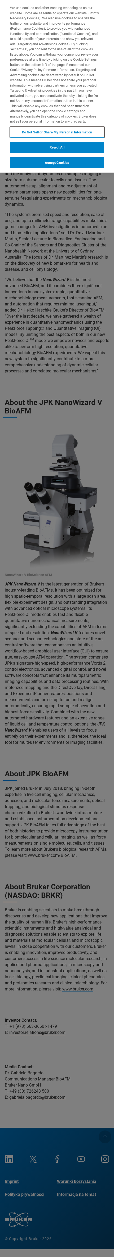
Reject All (57, 147)
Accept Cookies (57, 163)
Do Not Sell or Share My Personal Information (57, 132)
